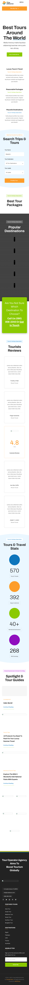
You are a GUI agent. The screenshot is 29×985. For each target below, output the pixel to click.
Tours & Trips (6, 732)
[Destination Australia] (14, 285)
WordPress (17, 981)
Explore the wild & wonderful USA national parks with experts (12, 776)
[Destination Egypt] (14, 239)
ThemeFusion (9, 979)
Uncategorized (7, 699)
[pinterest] (12, 899)
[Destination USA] (14, 250)
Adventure (5, 770)
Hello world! (7, 703)
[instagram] (9, 899)
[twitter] (6, 899)
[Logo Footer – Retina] (10, 881)
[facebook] (3, 899)
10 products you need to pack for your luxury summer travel (12, 738)
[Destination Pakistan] (14, 262)
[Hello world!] (14, 691)
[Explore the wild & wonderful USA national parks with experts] (14, 753)
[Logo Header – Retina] (7, 2)
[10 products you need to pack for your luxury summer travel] (14, 714)
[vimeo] (15, 899)
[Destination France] (14, 273)
